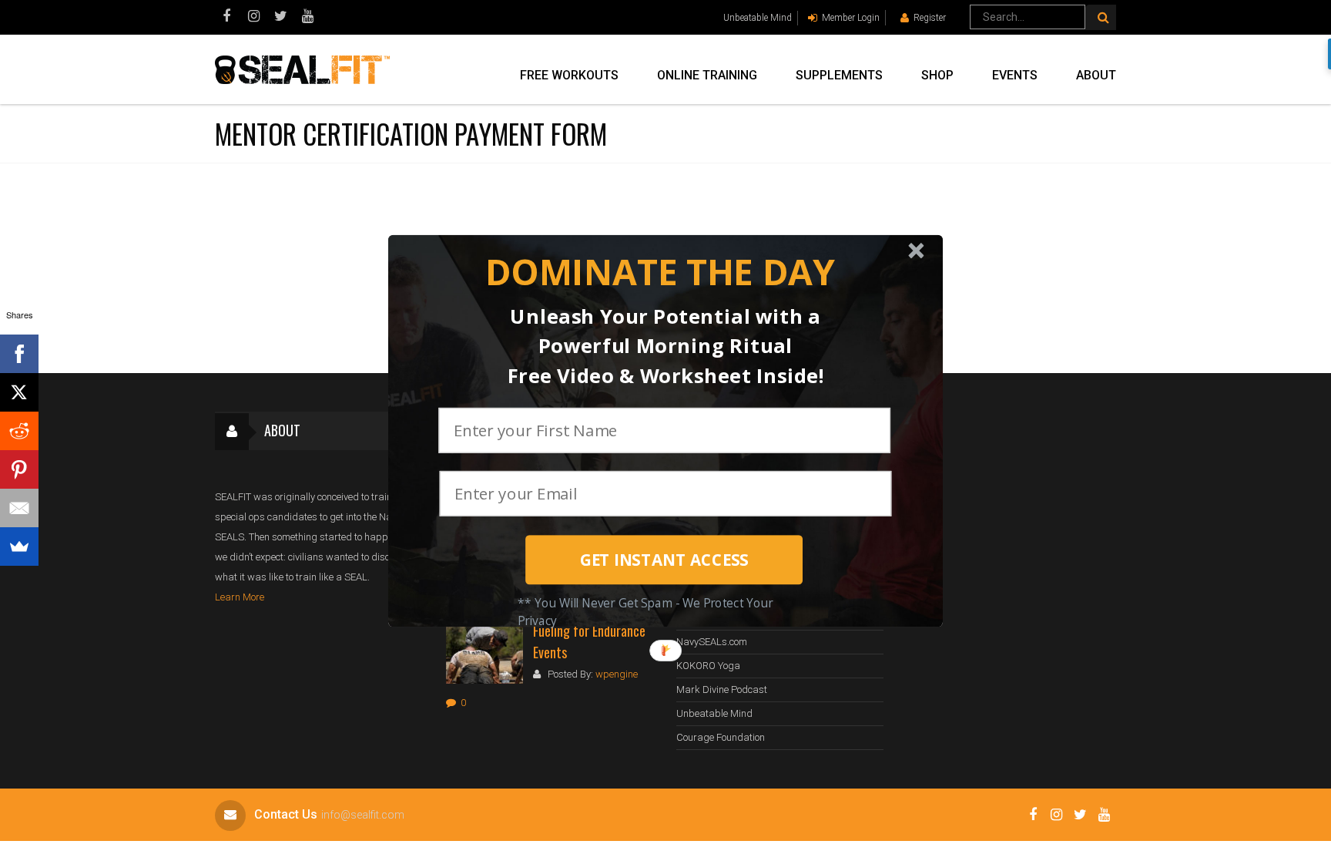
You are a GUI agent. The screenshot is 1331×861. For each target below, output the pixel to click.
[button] (660, 271)
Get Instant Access (664, 559)
